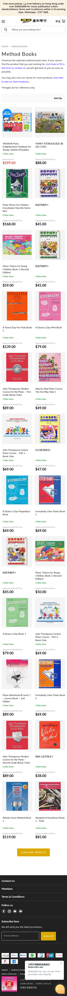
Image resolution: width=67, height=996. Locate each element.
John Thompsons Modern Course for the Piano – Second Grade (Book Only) (16, 759)
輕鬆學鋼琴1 (41, 204)
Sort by (58, 98)
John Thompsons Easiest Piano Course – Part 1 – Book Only (15, 453)
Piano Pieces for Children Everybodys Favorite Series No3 (17, 207)
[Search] (5, 29)
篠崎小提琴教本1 (44, 756)
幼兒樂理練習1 (43, 450)
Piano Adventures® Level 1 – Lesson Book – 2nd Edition (17, 698)
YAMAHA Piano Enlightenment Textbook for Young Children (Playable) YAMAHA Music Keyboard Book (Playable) (17, 149)
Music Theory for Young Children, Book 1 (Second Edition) (16, 269)
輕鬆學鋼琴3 (9, 572)
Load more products (33, 852)
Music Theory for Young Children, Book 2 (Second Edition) (48, 575)
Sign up (48, 936)
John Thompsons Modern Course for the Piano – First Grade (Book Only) (17, 391)
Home (5, 46)
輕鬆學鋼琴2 (41, 266)
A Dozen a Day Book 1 (14, 633)
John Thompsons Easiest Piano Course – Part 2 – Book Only (48, 636)
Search (5, 969)
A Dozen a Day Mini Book (48, 327)
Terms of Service (9, 973)
